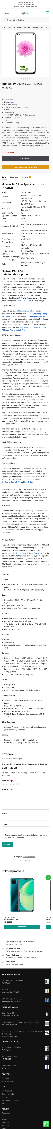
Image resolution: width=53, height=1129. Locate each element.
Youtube (5, 1126)
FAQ (3, 1103)
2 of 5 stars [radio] (6, 784)
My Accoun (6, 1091)
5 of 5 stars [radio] (17, 784)
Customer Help (8, 1094)
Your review (8, 789)
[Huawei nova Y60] (22, 894)
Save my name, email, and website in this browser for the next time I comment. (26, 836)
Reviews (26, 177)
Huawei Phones (38, 27)
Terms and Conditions (10, 1100)
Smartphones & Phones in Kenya (19, 27)
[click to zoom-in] (25, 53)
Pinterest (5, 1122)
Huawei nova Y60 (11, 919)
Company (6, 1078)
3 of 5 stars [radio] (10, 784)
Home (4, 27)
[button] (47, 13)
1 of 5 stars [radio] (3, 784)
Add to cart (22, 927)
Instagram (6, 1119)
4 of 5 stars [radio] (14, 784)
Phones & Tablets (24, 301)
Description (14, 177)
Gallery (4, 177)
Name (5, 813)
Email (5, 824)
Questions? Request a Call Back (25, 167)
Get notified (25, 158)
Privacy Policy (7, 1081)
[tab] (5, 176)
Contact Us (6, 1097)
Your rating (7, 780)
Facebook (6, 1113)
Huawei (12, 102)
